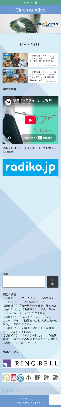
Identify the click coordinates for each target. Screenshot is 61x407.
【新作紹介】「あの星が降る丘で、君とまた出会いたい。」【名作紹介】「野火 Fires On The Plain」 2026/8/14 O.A (30, 309)
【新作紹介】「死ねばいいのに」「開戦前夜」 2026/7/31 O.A (28, 330)
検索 (5, 274)
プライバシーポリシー (28, 398)
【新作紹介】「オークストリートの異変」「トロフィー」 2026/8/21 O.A (28, 300)
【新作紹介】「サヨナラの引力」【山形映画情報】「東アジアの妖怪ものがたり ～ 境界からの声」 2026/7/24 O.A (30, 339)
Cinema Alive (31, 10)
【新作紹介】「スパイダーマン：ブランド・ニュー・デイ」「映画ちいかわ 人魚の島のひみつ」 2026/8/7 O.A (30, 320)
